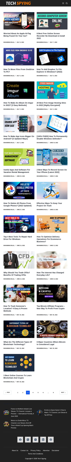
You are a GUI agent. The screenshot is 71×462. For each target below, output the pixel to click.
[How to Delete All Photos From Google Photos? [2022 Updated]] (19, 190)
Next (62, 392)
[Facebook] (20, 440)
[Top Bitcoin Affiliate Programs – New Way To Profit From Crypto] (52, 293)
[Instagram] (35, 440)
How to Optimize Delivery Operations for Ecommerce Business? (49, 239)
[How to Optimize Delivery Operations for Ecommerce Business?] (52, 224)
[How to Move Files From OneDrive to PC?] (19, 56)
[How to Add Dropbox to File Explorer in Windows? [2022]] (52, 56)
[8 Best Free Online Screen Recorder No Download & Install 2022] (52, 20)
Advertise (46, 450)
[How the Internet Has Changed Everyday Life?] (52, 260)
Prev (8, 392)
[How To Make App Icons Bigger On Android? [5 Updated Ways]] (19, 123)
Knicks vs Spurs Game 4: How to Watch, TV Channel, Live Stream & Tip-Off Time (55, 412)
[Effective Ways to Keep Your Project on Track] (52, 190)
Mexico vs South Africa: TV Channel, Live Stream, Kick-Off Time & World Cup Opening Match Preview (22, 424)
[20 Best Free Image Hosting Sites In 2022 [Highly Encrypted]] (52, 90)
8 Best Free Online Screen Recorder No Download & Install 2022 (51, 35)
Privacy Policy (36, 450)
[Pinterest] (51, 440)
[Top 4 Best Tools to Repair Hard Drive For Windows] (19, 224)
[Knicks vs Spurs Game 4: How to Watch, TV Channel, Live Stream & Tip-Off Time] (39, 412)
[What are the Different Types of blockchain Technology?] (19, 329)
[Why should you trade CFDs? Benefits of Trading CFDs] (19, 260)
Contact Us (24, 450)
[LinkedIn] (43, 440)
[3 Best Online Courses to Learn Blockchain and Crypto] (19, 362)
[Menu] (63, 3)
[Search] (66, 3)
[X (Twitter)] (28, 440)
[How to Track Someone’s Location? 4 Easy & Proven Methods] (19, 293)
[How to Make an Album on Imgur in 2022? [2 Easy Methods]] (19, 90)
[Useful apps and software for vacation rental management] (19, 157)
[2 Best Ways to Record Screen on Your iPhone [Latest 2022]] (52, 157)
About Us (15, 450)
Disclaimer (55, 450)
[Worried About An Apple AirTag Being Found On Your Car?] (19, 20)
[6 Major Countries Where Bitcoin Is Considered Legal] (52, 329)
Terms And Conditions (35, 454)
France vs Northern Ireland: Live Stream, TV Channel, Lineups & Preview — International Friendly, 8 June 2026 (22, 412)
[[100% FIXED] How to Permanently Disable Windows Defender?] (52, 123)
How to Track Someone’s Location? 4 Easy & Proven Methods (15, 308)
